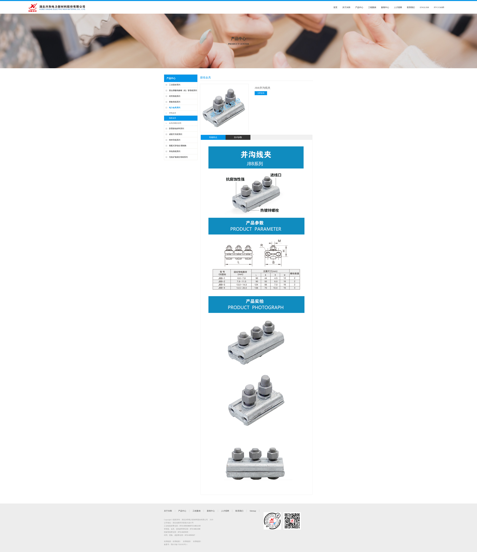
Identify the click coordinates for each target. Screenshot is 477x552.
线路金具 (172, 118)
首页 (335, 7)
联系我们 (411, 7)
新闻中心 (385, 7)
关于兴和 (346, 7)
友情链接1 (176, 541)
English (424, 7)
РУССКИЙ (439, 7)
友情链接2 (187, 541)
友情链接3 (197, 541)
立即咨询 (260, 93)
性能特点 (213, 137)
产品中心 (359, 7)
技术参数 (238, 137)
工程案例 (372, 7)
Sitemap (253, 511)
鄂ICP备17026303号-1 (179, 544)
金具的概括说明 (175, 123)
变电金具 (172, 113)
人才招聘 (398, 7)
